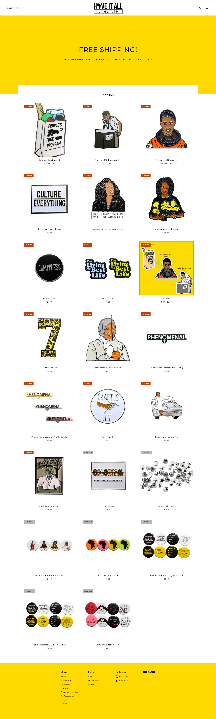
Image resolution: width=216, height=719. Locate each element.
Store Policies (94, 680)
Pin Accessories (67, 696)
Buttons (64, 688)
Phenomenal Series (69, 692)
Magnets (64, 700)
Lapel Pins (65, 684)
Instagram (123, 676)
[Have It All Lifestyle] (107, 8)
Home (63, 676)
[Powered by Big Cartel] (149, 672)
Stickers (64, 704)
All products (66, 680)
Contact (91, 684)
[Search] (200, 8)
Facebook (123, 680)
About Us (92, 676)
